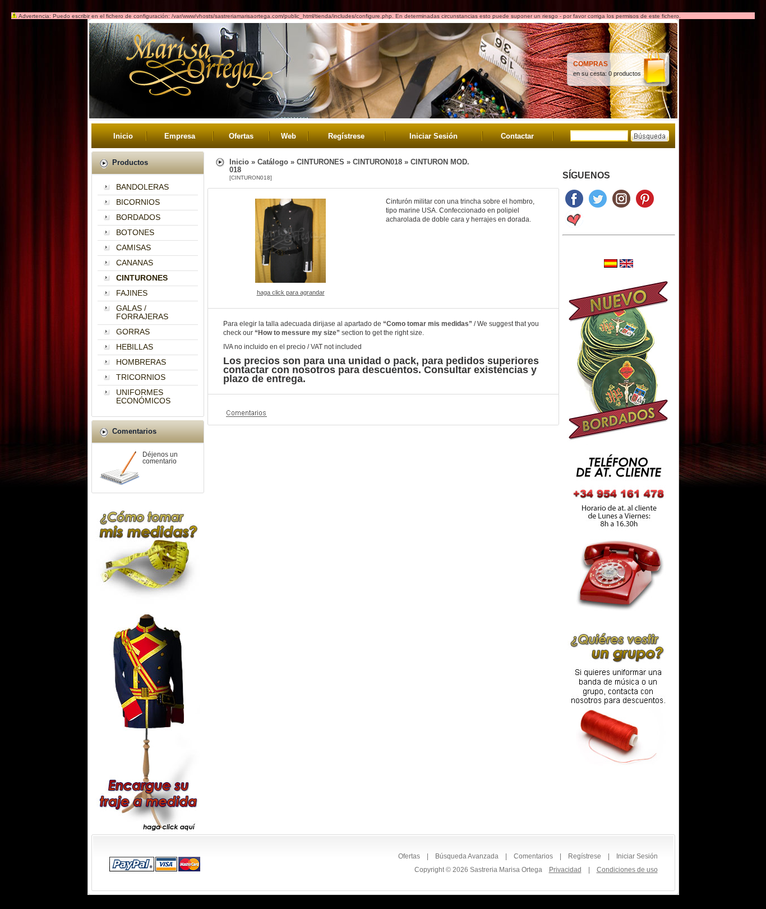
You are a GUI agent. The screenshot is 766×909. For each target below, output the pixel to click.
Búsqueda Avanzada (467, 856)
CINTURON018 (377, 162)
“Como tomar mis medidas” (427, 324)
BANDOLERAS (142, 186)
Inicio (123, 136)
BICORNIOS (138, 202)
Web (288, 136)
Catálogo (272, 162)
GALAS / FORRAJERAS (142, 312)
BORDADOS (138, 217)
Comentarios (533, 856)
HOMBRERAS (141, 361)
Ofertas (241, 136)
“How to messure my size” (297, 333)
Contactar (517, 136)
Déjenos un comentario (160, 458)
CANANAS (134, 262)
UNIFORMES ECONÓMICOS (143, 396)
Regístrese (346, 136)
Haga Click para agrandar (291, 292)
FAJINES (131, 292)
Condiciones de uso (627, 870)
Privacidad (565, 870)
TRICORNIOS (140, 377)
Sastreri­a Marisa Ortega (506, 870)
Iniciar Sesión (433, 136)
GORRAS (133, 331)
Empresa (179, 136)
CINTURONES (320, 162)
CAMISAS (133, 247)
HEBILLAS (134, 346)
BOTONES (135, 232)
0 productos (624, 73)
